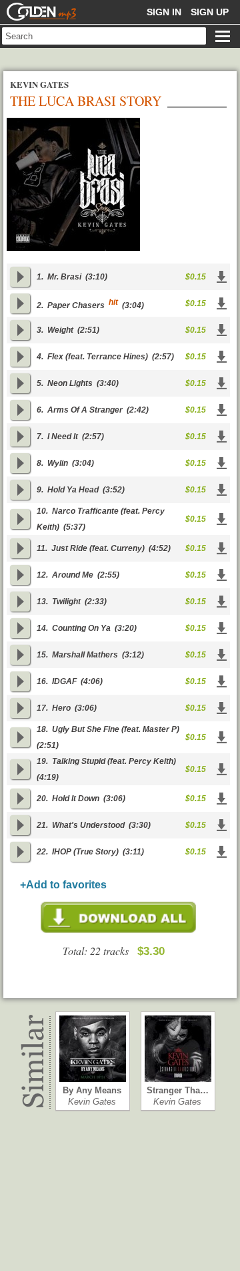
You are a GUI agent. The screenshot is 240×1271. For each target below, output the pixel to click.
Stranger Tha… (178, 1090)
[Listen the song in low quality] (20, 277)
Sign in (164, 12)
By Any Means (92, 1090)
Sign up (210, 12)
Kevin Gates (92, 1102)
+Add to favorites (63, 884)
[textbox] (104, 36)
